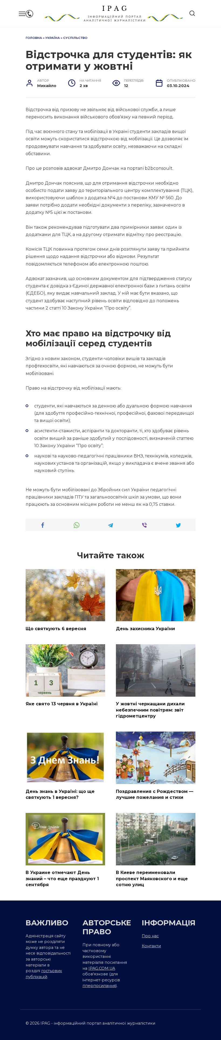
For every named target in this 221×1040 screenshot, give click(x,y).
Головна (34, 38)
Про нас (150, 935)
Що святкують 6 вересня (56, 628)
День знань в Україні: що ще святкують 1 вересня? (60, 794)
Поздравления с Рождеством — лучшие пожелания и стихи (154, 794)
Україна (52, 38)
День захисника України (145, 628)
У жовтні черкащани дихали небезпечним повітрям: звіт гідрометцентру (150, 710)
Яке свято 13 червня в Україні (62, 703)
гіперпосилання (99, 985)
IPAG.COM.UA (101, 968)
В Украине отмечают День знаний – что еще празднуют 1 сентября (62, 878)
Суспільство (75, 38)
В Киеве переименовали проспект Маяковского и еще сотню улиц (152, 878)
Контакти (151, 945)
